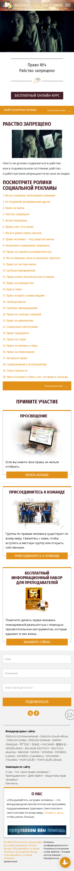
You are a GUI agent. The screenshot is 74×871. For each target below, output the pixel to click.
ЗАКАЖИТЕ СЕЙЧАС (37, 642)
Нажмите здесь (54, 812)
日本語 (35, 744)
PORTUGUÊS (27, 759)
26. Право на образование (18, 352)
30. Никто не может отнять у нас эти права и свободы (35, 377)
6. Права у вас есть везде (18, 226)
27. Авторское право (15, 358)
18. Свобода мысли (14, 302)
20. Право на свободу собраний (22, 314)
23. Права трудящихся (16, 333)
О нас (9, 772)
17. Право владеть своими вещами (24, 295)
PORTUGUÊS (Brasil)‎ (49, 759)
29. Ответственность (15, 370)
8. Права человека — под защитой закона (28, 239)
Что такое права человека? (32, 772)
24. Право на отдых (14, 339)
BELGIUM (30, 748)
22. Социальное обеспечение (20, 327)
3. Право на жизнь (13, 208)
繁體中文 (61, 744)
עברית (24, 744)
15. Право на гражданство (18, 283)
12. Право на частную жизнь (19, 264)
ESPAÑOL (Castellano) (30, 756)
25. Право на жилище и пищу (20, 345)
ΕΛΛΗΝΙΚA (52, 756)
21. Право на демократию (18, 320)
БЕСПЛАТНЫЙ (37, 95)
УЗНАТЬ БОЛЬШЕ (37, 475)
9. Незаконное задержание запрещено (26, 245)
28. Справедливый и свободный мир (25, 364)
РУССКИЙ (48, 744)
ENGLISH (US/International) (22, 736)
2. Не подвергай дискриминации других (26, 201)
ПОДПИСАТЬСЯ (37, 702)
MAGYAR (23, 752)
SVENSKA (47, 752)
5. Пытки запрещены (15, 220)
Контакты (12, 783)
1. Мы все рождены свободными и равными (29, 195)
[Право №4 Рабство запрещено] (37, 143)
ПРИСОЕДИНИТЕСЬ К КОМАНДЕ (37, 556)
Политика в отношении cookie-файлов (56, 850)
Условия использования (57, 853)
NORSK (35, 752)
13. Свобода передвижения (19, 270)
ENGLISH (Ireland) (39, 740)
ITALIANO (11, 759)
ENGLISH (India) (16, 740)
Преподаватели (16, 775)
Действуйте (35, 775)
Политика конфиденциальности (55, 844)
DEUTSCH (43, 748)
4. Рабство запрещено (16, 214)
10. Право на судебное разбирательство (27, 251)
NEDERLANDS (14, 748)
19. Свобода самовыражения (20, 308)
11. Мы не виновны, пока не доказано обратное (31, 258)
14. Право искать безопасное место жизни (28, 276)
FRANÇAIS (12, 744)
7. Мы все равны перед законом (22, 233)
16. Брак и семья (12, 289)
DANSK (56, 740)
